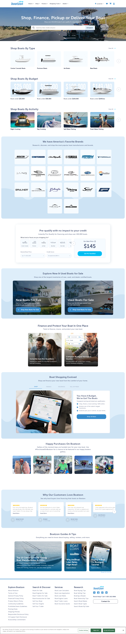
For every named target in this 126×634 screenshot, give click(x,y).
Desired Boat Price (26, 252)
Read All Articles (106, 572)
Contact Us (105, 601)
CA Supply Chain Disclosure (17, 617)
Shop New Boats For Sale (30, 310)
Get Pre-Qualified (89, 253)
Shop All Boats (91, 416)
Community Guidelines (15, 604)
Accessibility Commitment (17, 620)
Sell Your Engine (38, 604)
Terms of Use (12, 593)
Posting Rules (13, 609)
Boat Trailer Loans (61, 601)
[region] (63, 630)
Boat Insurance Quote (62, 604)
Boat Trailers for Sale (40, 596)
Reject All (95, 630)
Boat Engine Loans (61, 598)
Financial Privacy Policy (16, 598)
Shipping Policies (14, 612)
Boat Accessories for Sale (41, 598)
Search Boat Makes (80, 601)
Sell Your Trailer (38, 606)
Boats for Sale (37, 590)
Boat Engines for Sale (40, 593)
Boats (30, 3)
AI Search (90, 28)
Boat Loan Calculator (62, 590)
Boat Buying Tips (80, 590)
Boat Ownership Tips (81, 598)
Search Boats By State (81, 606)
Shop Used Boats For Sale (82, 310)
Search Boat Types (80, 604)
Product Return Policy (15, 601)
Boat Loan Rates (60, 596)
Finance (44, 3)
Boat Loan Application (62, 593)
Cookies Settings (83, 630)
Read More (16, 513)
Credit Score (50, 252)
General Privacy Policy (15, 596)
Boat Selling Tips (80, 593)
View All (111, 48)
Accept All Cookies (109, 630)
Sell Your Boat (37, 601)
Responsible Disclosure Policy (18, 614)
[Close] (123, 630)
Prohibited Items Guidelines (17, 606)
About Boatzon (13, 590)
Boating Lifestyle (80, 596)
